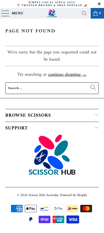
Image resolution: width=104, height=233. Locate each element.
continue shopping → (67, 75)
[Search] (84, 13)
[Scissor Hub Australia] (52, 13)
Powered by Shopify (73, 195)
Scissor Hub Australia (43, 195)
